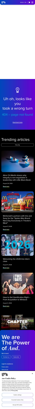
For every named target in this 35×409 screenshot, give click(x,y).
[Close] (32, 373)
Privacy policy (14, 390)
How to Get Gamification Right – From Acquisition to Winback (16, 298)
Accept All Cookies (17, 405)
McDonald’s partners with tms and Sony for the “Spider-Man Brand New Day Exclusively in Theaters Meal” (17, 219)
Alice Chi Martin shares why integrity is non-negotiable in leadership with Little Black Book (17, 177)
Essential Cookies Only (17, 400)
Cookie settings (17, 395)
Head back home (17, 122)
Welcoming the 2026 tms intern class (16, 260)
